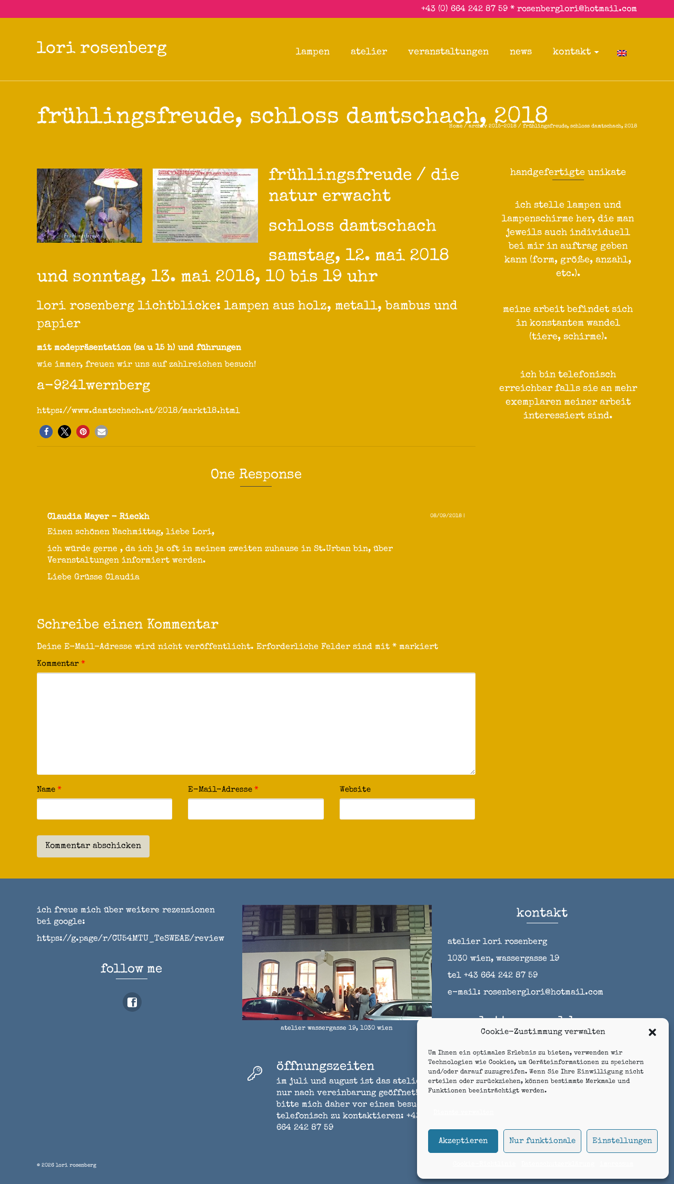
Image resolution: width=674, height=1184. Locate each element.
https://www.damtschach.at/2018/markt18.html (138, 411)
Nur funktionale (542, 1141)
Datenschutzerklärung (557, 1164)
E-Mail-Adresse (223, 790)
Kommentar (61, 664)
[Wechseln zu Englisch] (622, 52)
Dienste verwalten (463, 1113)
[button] (652, 1032)
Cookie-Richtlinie (484, 1164)
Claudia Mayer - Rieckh (98, 517)
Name (49, 790)
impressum (616, 1164)
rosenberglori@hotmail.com (577, 9)
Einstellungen (622, 1141)
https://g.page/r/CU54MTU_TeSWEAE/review (130, 939)
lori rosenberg (102, 49)
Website (355, 790)
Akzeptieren (463, 1141)
